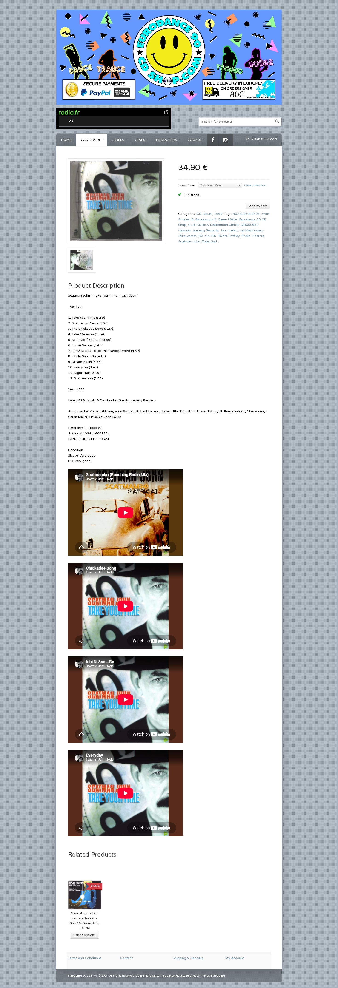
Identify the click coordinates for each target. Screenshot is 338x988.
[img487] (116, 245)
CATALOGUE (88, 140)
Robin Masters (252, 236)
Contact (126, 958)
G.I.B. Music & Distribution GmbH (213, 225)
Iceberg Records (206, 230)
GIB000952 (249, 225)
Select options (84, 935)
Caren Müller (227, 219)
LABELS (115, 140)
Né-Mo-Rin (207, 236)
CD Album (204, 214)
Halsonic (184, 230)
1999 (218, 214)
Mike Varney (187, 236)
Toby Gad (209, 241)
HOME (66, 140)
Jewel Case (186, 185)
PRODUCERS (164, 140)
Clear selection (255, 185)
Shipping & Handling (188, 958)
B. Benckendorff (203, 219)
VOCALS (192, 140)
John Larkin (229, 230)
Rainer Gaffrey (229, 236)
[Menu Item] (213, 140)
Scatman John (189, 241)
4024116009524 (246, 214)
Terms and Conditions (84, 958)
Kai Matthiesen (251, 230)
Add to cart (258, 206)
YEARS (137, 140)
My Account (234, 958)
